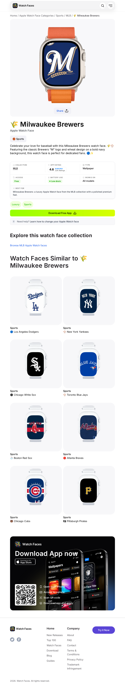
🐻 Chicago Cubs (20, 521)
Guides (51, 660)
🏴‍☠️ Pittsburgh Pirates (75, 521)
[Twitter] (12, 639)
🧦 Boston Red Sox (21, 457)
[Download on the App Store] (25, 562)
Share (60, 110)
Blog (49, 655)
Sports (59, 15)
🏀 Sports (18, 138)
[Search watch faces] (102, 5)
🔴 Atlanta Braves (73, 457)
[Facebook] (19, 639)
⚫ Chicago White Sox (23, 394)
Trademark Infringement (74, 666)
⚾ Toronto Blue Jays (75, 394)
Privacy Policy (75, 659)
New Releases (55, 635)
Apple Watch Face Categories (36, 15)
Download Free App (60, 213)
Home (13, 15)
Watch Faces (54, 645)
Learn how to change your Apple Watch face (54, 221)
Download (52, 650)
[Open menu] (110, 5)
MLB (68, 15)
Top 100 (51, 640)
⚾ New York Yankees (76, 331)
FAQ (69, 640)
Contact (71, 645)
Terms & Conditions (73, 652)
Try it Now (103, 630)
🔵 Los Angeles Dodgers (24, 331)
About (70, 635)
